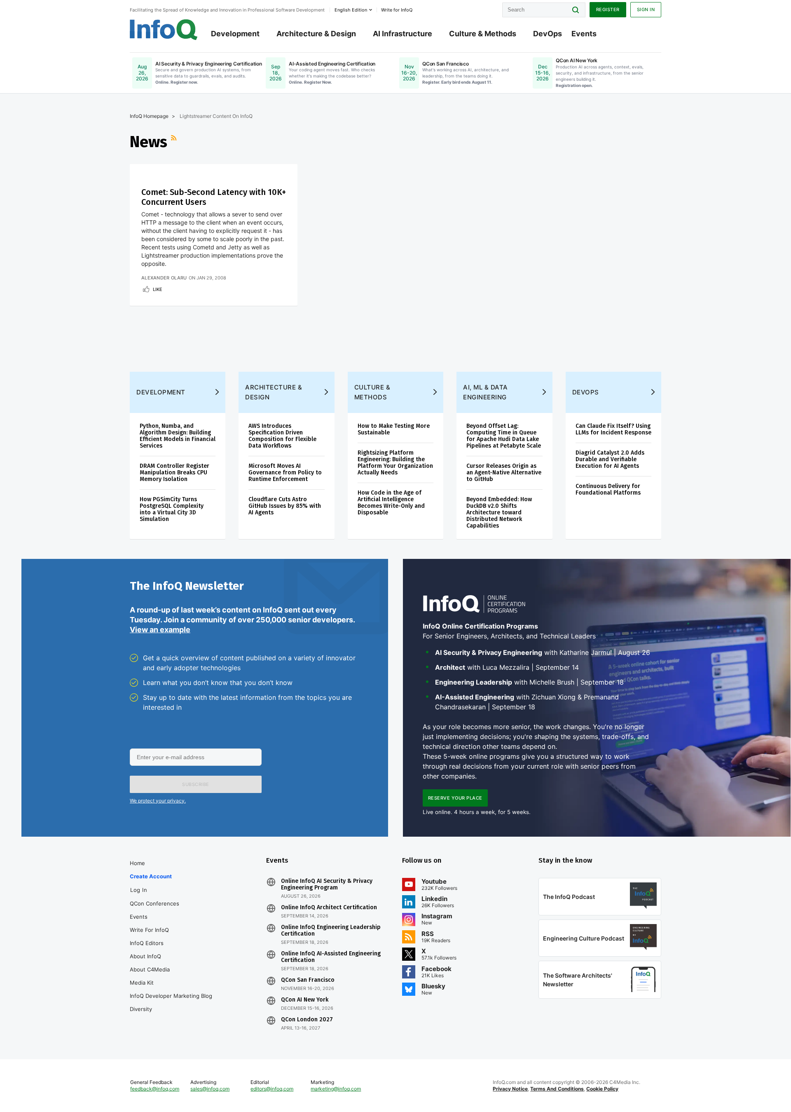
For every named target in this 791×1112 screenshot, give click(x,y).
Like (157, 289)
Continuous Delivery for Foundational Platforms (608, 489)
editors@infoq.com (271, 1089)
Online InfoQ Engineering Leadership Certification (331, 930)
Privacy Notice (510, 1089)
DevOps (547, 33)
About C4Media (150, 969)
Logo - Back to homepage (164, 29)
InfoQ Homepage (149, 116)
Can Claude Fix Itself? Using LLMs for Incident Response (613, 429)
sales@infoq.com (209, 1089)
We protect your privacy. (158, 801)
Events (584, 33)
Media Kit (142, 982)
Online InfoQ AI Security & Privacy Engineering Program (326, 884)
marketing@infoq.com (336, 1089)
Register (608, 9)
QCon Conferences (154, 903)
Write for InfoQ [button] (396, 10)
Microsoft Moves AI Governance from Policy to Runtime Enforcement (285, 472)
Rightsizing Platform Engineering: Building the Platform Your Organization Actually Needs (395, 462)
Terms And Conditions (557, 1089)
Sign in (646, 9)
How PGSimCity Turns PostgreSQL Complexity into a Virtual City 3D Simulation (172, 509)
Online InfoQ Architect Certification (329, 907)
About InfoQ (145, 956)
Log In (138, 890)
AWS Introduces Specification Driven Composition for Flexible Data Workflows (282, 435)
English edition (351, 10)
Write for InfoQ (149, 930)
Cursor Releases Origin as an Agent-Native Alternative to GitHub (503, 472)
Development (235, 33)
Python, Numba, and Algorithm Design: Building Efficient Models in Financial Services (177, 435)
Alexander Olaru (164, 278)
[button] (196, 784)
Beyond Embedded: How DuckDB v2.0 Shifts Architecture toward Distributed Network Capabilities (499, 512)
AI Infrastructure (402, 33)
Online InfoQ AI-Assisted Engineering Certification (331, 957)
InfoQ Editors (147, 943)
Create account (151, 876)
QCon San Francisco (308, 980)
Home (137, 863)
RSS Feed (174, 142)
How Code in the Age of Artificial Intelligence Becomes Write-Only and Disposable (391, 502)
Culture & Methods (482, 33)
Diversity (141, 1009)
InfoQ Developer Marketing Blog (171, 995)
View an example (160, 629)
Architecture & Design (316, 33)
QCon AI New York (304, 1000)
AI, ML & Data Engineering (485, 392)
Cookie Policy (602, 1089)
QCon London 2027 (307, 1019)
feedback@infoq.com (154, 1089)
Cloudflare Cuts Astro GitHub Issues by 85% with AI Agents (284, 506)
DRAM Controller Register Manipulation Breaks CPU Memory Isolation (174, 472)
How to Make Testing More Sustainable (394, 429)
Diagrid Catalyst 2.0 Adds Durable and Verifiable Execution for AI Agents (610, 459)
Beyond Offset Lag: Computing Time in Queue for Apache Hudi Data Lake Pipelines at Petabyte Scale (503, 435)
